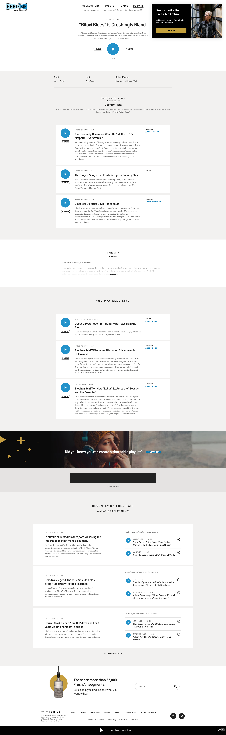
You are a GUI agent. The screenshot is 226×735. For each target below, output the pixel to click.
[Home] (17, 7)
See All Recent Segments (113, 654)
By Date (138, 5)
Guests (110, 5)
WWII (135, 81)
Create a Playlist (130, 712)
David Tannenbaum (154, 201)
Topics (124, 5)
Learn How (154, 452)
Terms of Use (123, 720)
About (117, 712)
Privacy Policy (111, 720)
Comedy (123, 81)
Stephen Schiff (59, 81)
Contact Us (134, 720)
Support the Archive (148, 712)
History (129, 81)
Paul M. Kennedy (153, 132)
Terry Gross (90, 81)
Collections (91, 5)
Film (117, 81)
